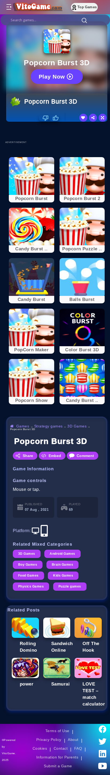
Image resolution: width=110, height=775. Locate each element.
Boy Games (27, 564)
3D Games (77, 426)
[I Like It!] (54, 118)
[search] (55, 20)
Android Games (62, 554)
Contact (61, 748)
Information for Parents (57, 757)
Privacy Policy (48, 739)
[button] (84, 20)
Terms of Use (57, 731)
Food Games (28, 575)
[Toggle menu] (8, 7)
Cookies (40, 748)
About (73, 739)
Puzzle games (69, 586)
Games (22, 426)
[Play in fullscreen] (103, 118)
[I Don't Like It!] (44, 118)
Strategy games (48, 426)
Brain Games (62, 564)
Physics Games (31, 586)
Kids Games (63, 575)
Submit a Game (58, 766)
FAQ (78, 748)
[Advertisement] (58, 131)
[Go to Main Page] (37, 7)
